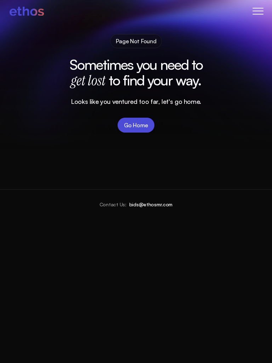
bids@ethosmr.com (151, 204)
